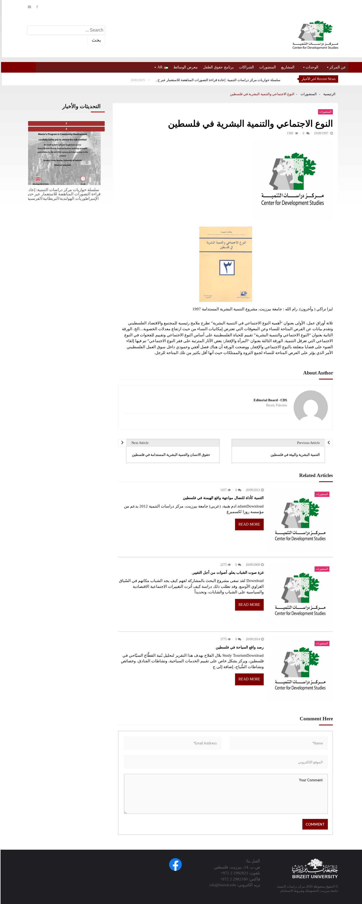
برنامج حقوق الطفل (218, 67)
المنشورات (267, 67)
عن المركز (337, 67)
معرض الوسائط (185, 67)
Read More (249, 524)
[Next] (66, 123)
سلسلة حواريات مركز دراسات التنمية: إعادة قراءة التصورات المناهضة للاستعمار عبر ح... (217, 80)
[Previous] (66, 129)
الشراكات (246, 67)
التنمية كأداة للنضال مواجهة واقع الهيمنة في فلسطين (223, 498)
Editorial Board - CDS (270, 400)
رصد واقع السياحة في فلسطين (240, 647)
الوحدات (312, 67)
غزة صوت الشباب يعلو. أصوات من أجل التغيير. (228, 573)
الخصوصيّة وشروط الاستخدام (299, 891)
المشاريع (287, 67)
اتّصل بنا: (253, 861)
